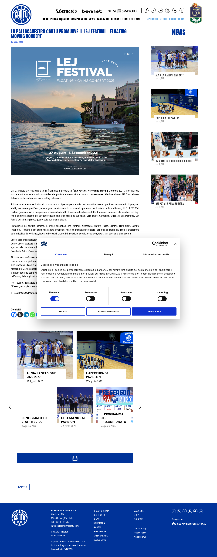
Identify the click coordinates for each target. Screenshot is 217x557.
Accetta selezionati (108, 311)
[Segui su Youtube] (195, 511)
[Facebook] (14, 314)
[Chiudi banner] (175, 244)
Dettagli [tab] (108, 254)
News (92, 19)
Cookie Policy (140, 528)
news (96, 519)
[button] (140, 407)
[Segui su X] (185, 511)
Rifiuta (63, 311)
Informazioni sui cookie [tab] (156, 254)
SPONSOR (138, 519)
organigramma (101, 511)
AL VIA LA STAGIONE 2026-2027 (170, 75)
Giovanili (116, 19)
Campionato (79, 19)
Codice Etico (100, 540)
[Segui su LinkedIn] (190, 511)
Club (45, 19)
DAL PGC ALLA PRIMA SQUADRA (170, 204)
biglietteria (99, 523)
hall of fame (100, 531)
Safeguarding (101, 535)
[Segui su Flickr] (201, 511)
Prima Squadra (59, 19)
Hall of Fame (132, 19)
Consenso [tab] (61, 254)
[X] (20, 314)
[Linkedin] (26, 314)
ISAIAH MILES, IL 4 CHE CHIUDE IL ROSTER (174, 161)
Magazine (103, 19)
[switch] (90, 298)
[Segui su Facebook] (174, 511)
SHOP (136, 515)
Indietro (22, 487)
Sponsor (152, 19)
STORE (163, 19)
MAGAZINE (139, 511)
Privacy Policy (140, 532)
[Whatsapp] (32, 314)
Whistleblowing (141, 537)
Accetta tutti (154, 311)
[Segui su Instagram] (179, 511)
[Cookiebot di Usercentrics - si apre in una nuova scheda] (154, 243)
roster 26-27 (100, 515)
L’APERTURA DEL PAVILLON (167, 118)
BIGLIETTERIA (176, 19)
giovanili (98, 527)
